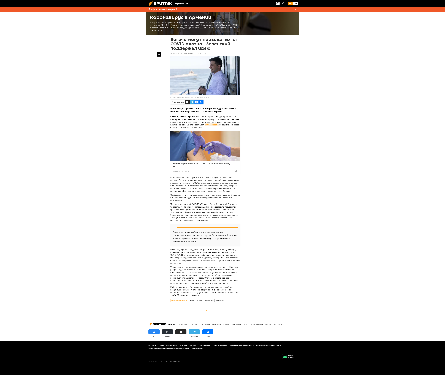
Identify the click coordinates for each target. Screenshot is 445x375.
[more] (236, 171)
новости (183, 324)
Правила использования (168, 345)
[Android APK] (289, 356)
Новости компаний (220, 345)
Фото (246, 324)
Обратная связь (197, 348)
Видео (268, 324)
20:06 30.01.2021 (176, 53)
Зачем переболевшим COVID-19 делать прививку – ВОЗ (202, 165)
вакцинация (220, 300)
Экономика (204, 324)
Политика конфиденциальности (242, 345)
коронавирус (209, 300)
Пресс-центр (278, 324)
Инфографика (257, 324)
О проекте (152, 345)
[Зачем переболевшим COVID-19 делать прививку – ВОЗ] (205, 146)
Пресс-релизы (204, 345)
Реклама (193, 345)
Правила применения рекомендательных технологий (168, 348)
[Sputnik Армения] (161, 6)
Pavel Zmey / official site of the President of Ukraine (193, 97)
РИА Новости (211, 124)
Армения (193, 324)
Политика (216, 324)
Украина (199, 300)
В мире (192, 300)
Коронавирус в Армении (179, 300)
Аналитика (236, 324)
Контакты (183, 345)
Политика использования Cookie (268, 345)
